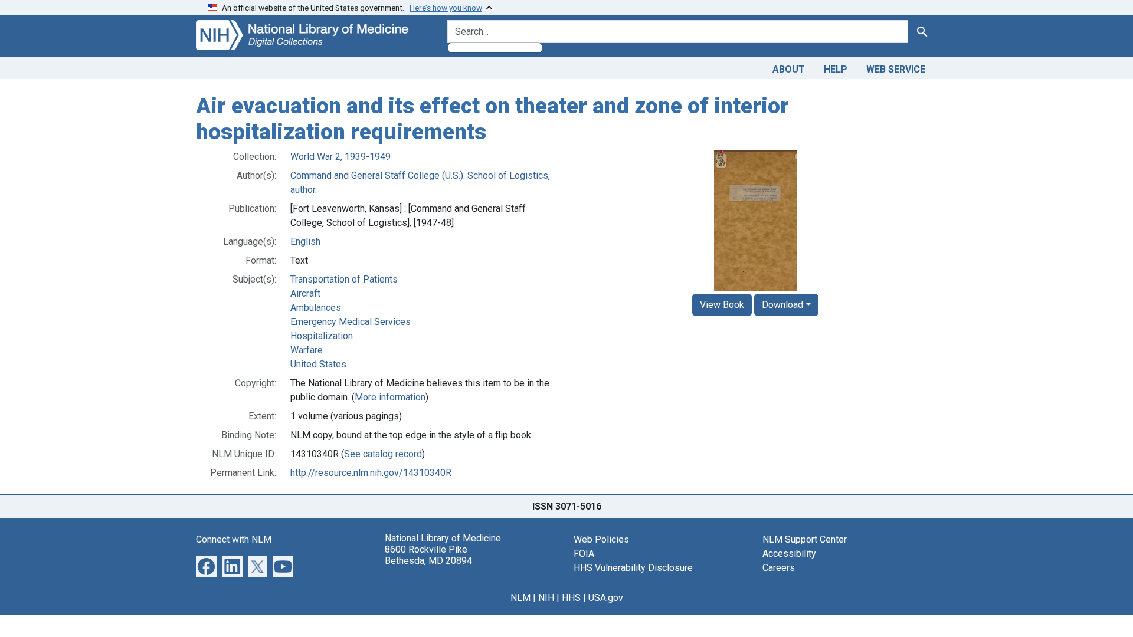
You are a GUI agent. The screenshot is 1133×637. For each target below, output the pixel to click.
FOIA (584, 553)
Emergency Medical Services (350, 321)
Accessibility (789, 553)
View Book (722, 304)
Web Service (895, 69)
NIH (546, 597)
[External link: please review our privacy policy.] (206, 566)
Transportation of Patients (344, 279)
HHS (571, 597)
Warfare (306, 350)
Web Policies (601, 539)
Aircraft (305, 293)
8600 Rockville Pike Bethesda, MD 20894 (428, 555)
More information (390, 397)
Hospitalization (321, 336)
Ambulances (315, 307)
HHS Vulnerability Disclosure (633, 567)
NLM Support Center (804, 539)
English (305, 241)
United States (318, 364)
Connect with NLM (233, 539)
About (788, 69)
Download (782, 304)
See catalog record (383, 453)
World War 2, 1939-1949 (340, 156)
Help (835, 69)
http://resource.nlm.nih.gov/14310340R (370, 472)
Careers (778, 567)
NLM (520, 597)
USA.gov (605, 597)
